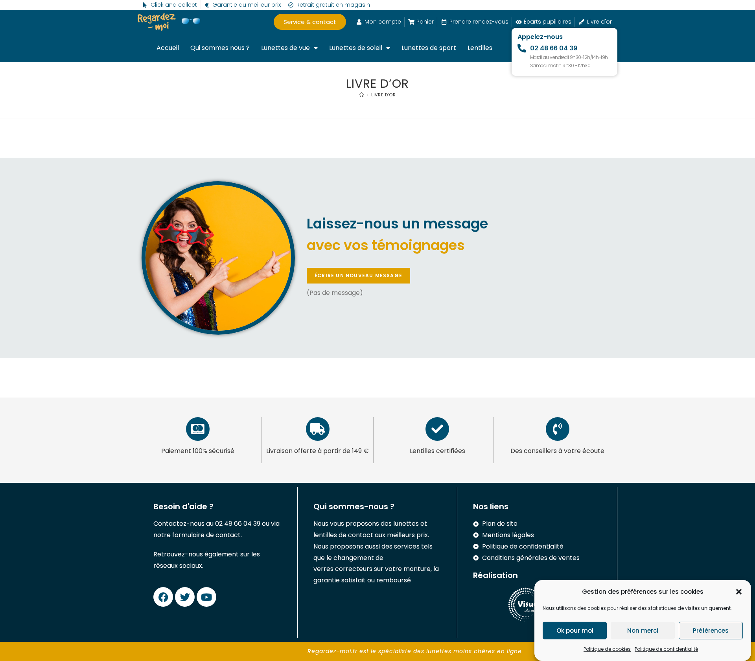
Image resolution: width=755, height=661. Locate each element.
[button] (739, 592)
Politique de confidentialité (666, 649)
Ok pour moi (574, 630)
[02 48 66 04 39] (521, 48)
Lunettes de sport (428, 47)
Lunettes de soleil (355, 47)
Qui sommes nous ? (220, 47)
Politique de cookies (607, 649)
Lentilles (480, 47)
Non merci (642, 630)
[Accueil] (361, 95)
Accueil (168, 47)
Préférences (711, 630)
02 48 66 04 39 (553, 48)
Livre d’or (383, 95)
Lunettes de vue (285, 47)
